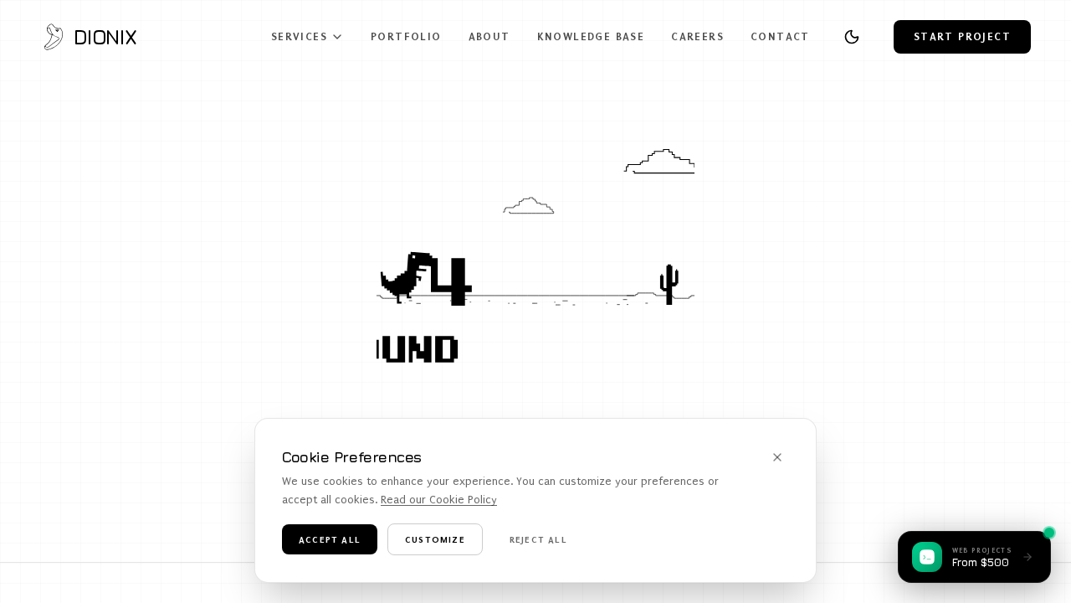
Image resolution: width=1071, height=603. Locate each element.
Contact (780, 36)
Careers (697, 36)
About (489, 36)
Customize (435, 539)
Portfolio (406, 36)
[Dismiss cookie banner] (777, 457)
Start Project (962, 36)
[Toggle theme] (852, 37)
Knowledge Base (591, 36)
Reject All (538, 539)
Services (299, 36)
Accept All (330, 539)
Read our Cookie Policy (439, 499)
